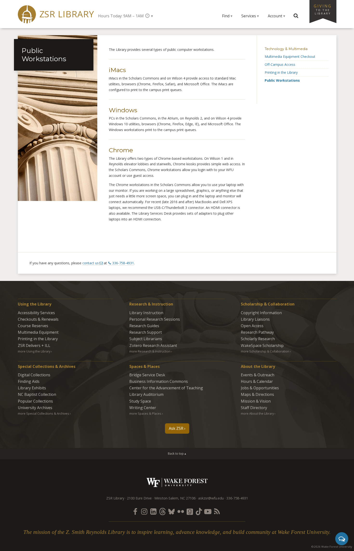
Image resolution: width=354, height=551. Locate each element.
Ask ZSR (176, 428)
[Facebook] (135, 511)
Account (275, 16)
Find (225, 16)
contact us (90, 263)
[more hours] (149, 15)
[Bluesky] (171, 511)
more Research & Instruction (149, 351)
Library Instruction (146, 312)
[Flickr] (180, 511)
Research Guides (144, 325)
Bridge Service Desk (147, 375)
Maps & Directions (257, 394)
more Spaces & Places (145, 413)
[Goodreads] (189, 511)
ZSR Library (66, 14)
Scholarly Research (258, 338)
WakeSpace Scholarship (262, 345)
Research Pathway (257, 332)
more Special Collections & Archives (43, 413)
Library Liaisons (255, 319)
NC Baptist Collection (37, 394)
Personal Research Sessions (154, 319)
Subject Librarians (145, 338)
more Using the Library (34, 351)
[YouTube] (207, 511)
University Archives (35, 407)
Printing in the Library (281, 72)
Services (248, 16)
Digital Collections (34, 375)
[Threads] (162, 511)
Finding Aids (28, 381)
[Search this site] (296, 16)
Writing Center (142, 407)
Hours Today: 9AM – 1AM (121, 16)
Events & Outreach (257, 375)
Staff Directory (254, 407)
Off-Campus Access (280, 64)
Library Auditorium (146, 394)
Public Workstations (282, 80)
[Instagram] (144, 511)
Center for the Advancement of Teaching (166, 388)
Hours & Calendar (257, 381)
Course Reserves (33, 325)
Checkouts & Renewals (38, 319)
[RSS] (217, 511)
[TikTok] (199, 511)
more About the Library (257, 413)
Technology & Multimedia (286, 49)
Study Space (140, 401)
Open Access (252, 325)
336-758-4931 (123, 263)
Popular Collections (35, 401)
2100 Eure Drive (139, 498)
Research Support (145, 332)
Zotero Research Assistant (153, 345)
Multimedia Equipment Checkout (290, 56)
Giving (323, 9)
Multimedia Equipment (38, 332)
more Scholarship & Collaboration (265, 351)
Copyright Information (261, 312)
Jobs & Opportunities (260, 388)
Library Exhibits (32, 388)
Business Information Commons (158, 381)
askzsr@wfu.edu (211, 498)
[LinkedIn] (153, 511)
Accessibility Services (36, 312)
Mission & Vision (256, 401)
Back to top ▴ (177, 453)
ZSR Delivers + (34, 345)
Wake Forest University (177, 482)
